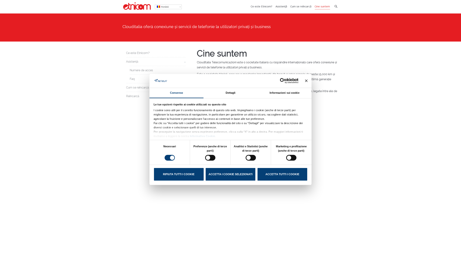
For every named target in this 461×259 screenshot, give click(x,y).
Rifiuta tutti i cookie (178, 174)
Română (164, 7)
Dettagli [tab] (231, 92)
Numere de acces (141, 70)
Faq (132, 79)
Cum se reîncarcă (137, 87)
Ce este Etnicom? (138, 53)
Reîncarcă (132, 96)
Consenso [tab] (176, 92)
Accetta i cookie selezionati (230, 174)
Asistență (132, 61)
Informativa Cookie (202, 136)
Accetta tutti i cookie (282, 174)
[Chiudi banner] (306, 80)
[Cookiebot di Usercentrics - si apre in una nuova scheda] (282, 80)
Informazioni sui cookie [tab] (284, 92)
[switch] (210, 158)
